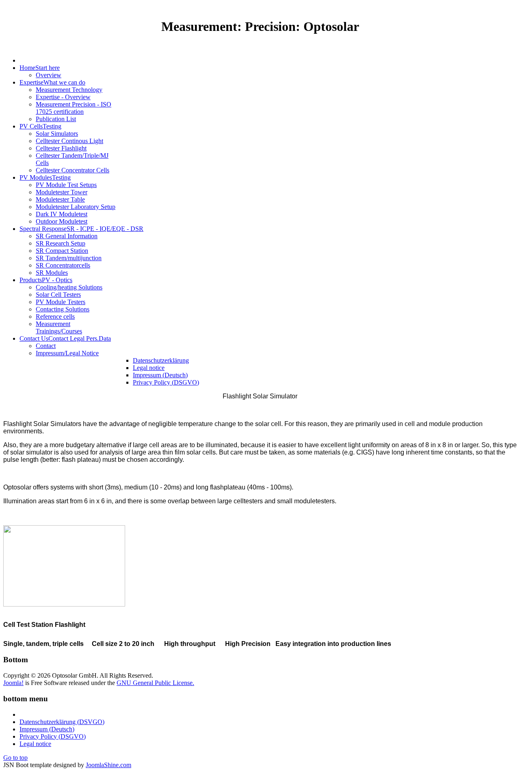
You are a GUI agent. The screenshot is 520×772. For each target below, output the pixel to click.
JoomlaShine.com (108, 764)
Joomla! (13, 682)
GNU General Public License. (155, 682)
